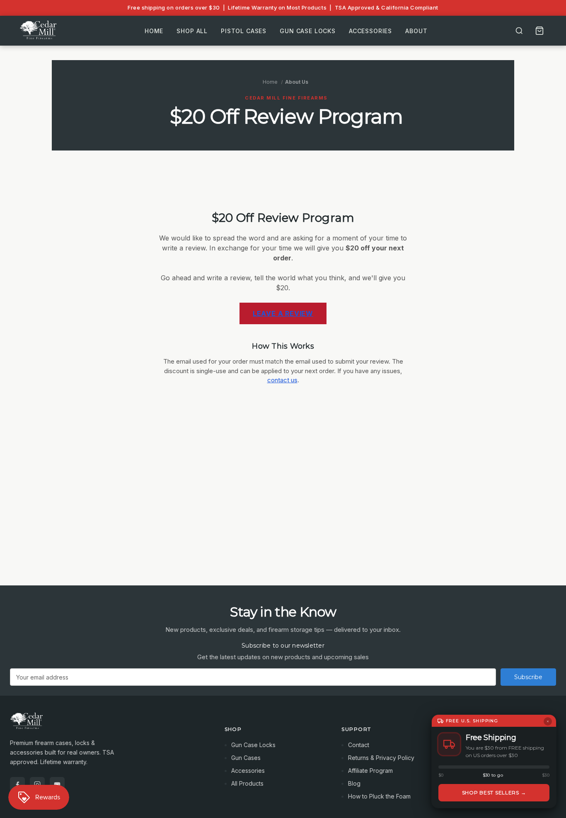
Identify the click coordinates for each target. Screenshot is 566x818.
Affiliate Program (370, 770)
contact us (282, 380)
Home (154, 30)
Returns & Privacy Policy (381, 757)
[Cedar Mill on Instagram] (37, 784)
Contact (358, 744)
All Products (247, 783)
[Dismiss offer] (548, 721)
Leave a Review (283, 313)
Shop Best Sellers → (494, 792)
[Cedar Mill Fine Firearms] (107, 725)
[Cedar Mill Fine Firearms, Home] (39, 30)
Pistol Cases (243, 30)
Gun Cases (246, 757)
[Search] (519, 30)
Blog (354, 783)
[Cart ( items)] (539, 31)
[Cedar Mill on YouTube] (57, 784)
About (416, 30)
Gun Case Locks (308, 30)
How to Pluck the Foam (379, 796)
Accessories (370, 30)
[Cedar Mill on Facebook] (17, 784)
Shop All (192, 30)
